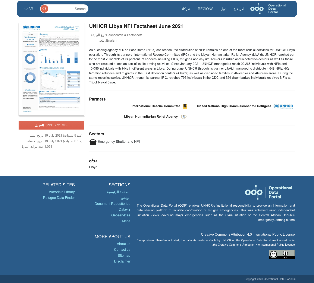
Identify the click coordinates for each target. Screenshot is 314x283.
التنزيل (51, 125)
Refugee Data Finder (59, 197)
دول (223, 8)
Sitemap (124, 255)
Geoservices (120, 215)
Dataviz (124, 209)
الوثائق (125, 197)
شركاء (186, 8)
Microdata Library (61, 191)
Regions (206, 8)
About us (123, 243)
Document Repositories (112, 203)
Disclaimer (122, 261)
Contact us (122, 249)
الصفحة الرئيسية (118, 191)
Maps (126, 220)
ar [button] (30, 8)
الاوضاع (238, 8)
